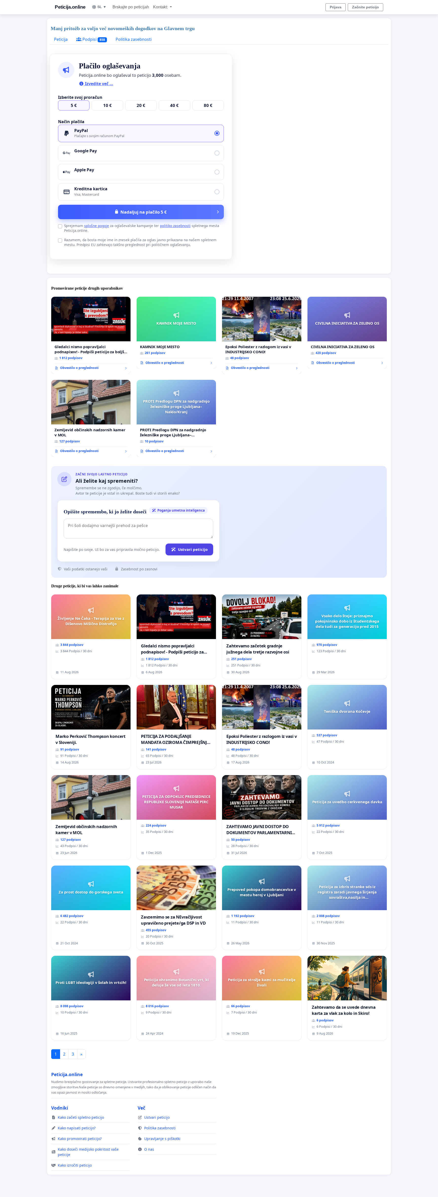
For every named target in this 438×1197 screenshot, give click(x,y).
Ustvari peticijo (193, 549)
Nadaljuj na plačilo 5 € (143, 212)
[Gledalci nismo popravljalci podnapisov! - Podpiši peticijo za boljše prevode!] (91, 335)
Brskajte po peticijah (131, 7)
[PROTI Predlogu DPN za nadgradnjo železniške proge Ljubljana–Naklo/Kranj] (176, 418)
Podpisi (93, 39)
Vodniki (59, 1108)
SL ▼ (101, 7)
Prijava (335, 7)
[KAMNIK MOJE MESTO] (176, 333)
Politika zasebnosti (134, 39)
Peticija (61, 39)
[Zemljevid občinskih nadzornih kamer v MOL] (91, 418)
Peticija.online (70, 7)
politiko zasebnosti (175, 225)
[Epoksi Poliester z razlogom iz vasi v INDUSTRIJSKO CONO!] (261, 335)
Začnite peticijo (365, 7)
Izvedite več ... (98, 83)
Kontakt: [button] (161, 7)
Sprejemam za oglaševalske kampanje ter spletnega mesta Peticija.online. (141, 228)
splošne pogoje (96, 225)
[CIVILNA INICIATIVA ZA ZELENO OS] (347, 333)
